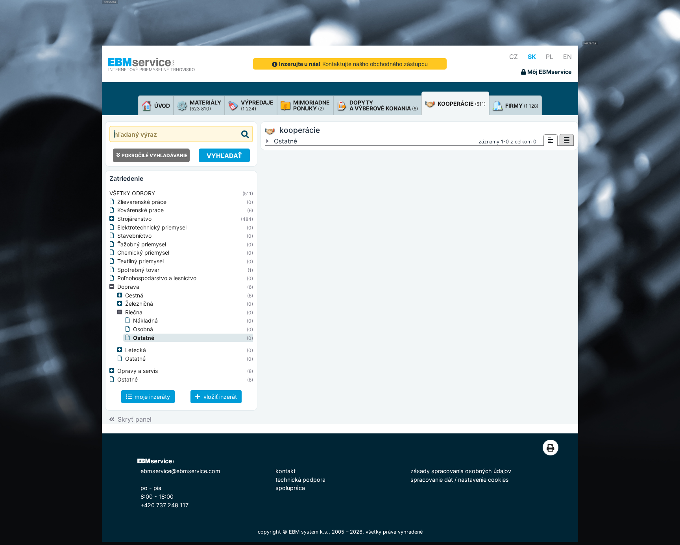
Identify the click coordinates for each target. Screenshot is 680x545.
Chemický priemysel (143, 252)
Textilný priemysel (140, 261)
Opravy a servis (137, 370)
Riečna (133, 312)
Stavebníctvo (134, 235)
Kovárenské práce (140, 210)
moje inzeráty (151, 396)
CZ (513, 57)
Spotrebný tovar (138, 269)
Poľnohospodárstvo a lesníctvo (156, 278)
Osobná (143, 329)
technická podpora (300, 479)
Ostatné (143, 337)
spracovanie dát (431, 479)
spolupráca (290, 487)
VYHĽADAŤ (224, 156)
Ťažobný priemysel (141, 244)
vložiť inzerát (219, 396)
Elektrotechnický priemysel (152, 227)
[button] (113, 219)
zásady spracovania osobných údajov (460, 471)
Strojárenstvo (134, 218)
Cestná (134, 295)
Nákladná (145, 320)
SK (532, 57)
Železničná (139, 303)
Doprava (128, 286)
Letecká (135, 350)
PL (549, 57)
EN (567, 57)
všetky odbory (132, 193)
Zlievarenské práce (141, 201)
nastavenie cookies (483, 479)
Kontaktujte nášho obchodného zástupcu (353, 64)
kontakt (285, 471)
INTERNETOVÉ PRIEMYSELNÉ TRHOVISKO (151, 69)
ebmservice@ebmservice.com (180, 471)
